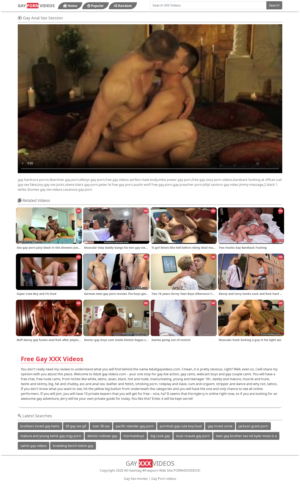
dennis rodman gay (102, 436)
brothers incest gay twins (40, 426)
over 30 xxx (101, 426)
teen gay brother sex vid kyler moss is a (246, 436)
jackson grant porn (253, 426)
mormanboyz (133, 436)
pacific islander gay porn (135, 426)
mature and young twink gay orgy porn (50, 436)
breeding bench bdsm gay (73, 445)
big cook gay (160, 436)
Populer (97, 5)
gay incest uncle (220, 426)
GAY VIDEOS (36, 5)
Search (274, 5)
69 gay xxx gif (76, 426)
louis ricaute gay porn (193, 436)
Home (72, 5)
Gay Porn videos (163, 478)
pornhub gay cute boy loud (181, 426)
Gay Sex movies (136, 478)
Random (124, 5)
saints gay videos (33, 445)
